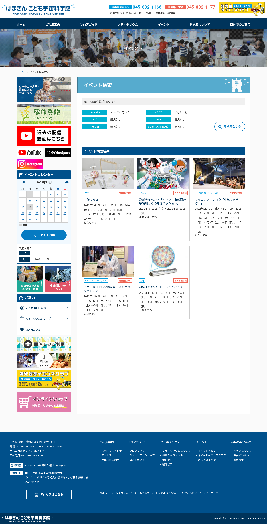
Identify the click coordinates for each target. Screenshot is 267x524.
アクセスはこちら (51, 494)
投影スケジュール (172, 455)
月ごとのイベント (208, 459)
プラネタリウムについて (176, 450)
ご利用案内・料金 (112, 450)
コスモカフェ (137, 459)
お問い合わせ (189, 493)
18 (51, 206)
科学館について (200, 24)
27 (65, 213)
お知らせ (104, 493)
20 (65, 206)
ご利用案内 (52, 24)
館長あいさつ (241, 455)
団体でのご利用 (240, 24)
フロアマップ (137, 450)
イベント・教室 (207, 450)
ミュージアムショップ (142, 455)
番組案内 (167, 459)
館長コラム (122, 493)
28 (22, 219)
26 (57, 213)
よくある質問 (141, 493)
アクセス (107, 455)
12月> (66, 182)
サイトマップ (210, 493)
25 (51, 213)
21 (22, 213)
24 (44, 213)
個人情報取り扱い (165, 493)
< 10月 (22, 182)
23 (36, 213)
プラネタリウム (128, 24)
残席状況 (167, 464)
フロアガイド (89, 24)
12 (57, 200)
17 (44, 206)
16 (36, 206)
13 (65, 200)
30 (36, 219)
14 (22, 206)
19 (57, 206)
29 (30, 219)
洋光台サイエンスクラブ (212, 455)
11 (51, 200)
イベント (164, 24)
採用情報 (239, 459)
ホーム (21, 24)
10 (44, 200)
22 (30, 213)
